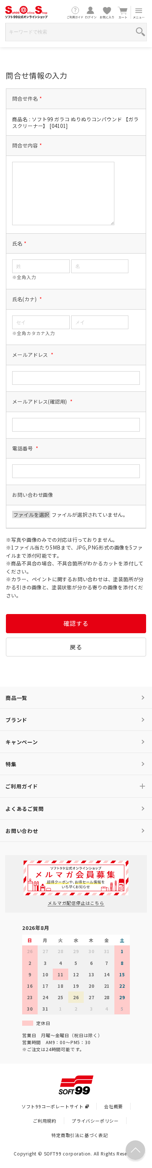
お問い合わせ (22, 830)
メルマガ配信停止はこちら (76, 903)
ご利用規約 (44, 1121)
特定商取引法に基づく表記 (79, 1135)
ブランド (16, 720)
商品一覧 (16, 697)
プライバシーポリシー (95, 1121)
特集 (11, 764)
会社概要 (113, 1106)
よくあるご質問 (25, 808)
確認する (75, 623)
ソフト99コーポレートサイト (52, 1106)
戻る (76, 646)
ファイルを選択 (31, 514)
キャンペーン (22, 742)
